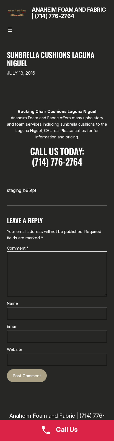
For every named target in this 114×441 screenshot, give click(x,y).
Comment (17, 248)
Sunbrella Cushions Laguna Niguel (50, 59)
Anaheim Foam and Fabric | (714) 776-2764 (69, 12)
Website (14, 349)
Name (12, 303)
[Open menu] (10, 29)
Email (12, 326)
